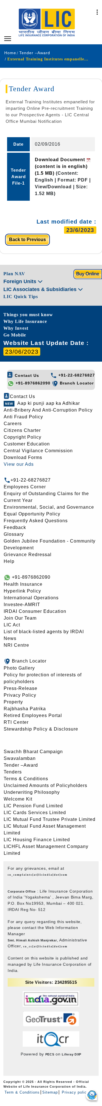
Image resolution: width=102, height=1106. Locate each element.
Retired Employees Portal (33, 715)
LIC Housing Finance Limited (37, 839)
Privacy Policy (20, 695)
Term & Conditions (22, 1092)
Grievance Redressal (28, 554)
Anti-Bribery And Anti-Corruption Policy (48, 410)
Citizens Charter (22, 430)
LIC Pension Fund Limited (33, 805)
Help (9, 561)
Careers (13, 423)
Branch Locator (76, 383)
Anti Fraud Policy (23, 416)
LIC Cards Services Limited (35, 812)
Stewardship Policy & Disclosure (41, 729)
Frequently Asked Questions (36, 520)
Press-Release (20, 688)
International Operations (31, 597)
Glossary (14, 534)
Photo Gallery (19, 668)
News (10, 638)
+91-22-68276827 (76, 375)
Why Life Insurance (25, 321)
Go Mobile (14, 335)
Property (13, 702)
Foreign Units (20, 281)
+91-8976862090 (32, 383)
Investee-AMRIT (22, 604)
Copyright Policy (22, 437)
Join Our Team (20, 618)
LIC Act (12, 624)
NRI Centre (16, 645)
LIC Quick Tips (20, 296)
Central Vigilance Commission (38, 450)
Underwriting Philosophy (32, 792)
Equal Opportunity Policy (32, 514)
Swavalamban (20, 758)
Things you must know (28, 314)
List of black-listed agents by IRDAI (44, 631)
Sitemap (50, 1092)
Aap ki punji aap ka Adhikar (48, 403)
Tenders (13, 772)
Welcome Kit (18, 799)
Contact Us (26, 375)
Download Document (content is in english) (61, 166)
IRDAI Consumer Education (35, 611)
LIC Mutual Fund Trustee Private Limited (49, 819)
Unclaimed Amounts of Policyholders (45, 785)
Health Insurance (23, 584)
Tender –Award (21, 765)
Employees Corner (25, 486)
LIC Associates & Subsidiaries (40, 289)
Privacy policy (74, 1092)
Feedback (15, 527)
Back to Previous (27, 239)
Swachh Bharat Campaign (33, 751)
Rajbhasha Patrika (25, 708)
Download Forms (23, 457)
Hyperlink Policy (22, 591)
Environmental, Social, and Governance (49, 507)
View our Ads (19, 464)
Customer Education (27, 443)
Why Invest (15, 328)
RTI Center (16, 722)
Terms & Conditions (26, 778)
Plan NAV (14, 273)
